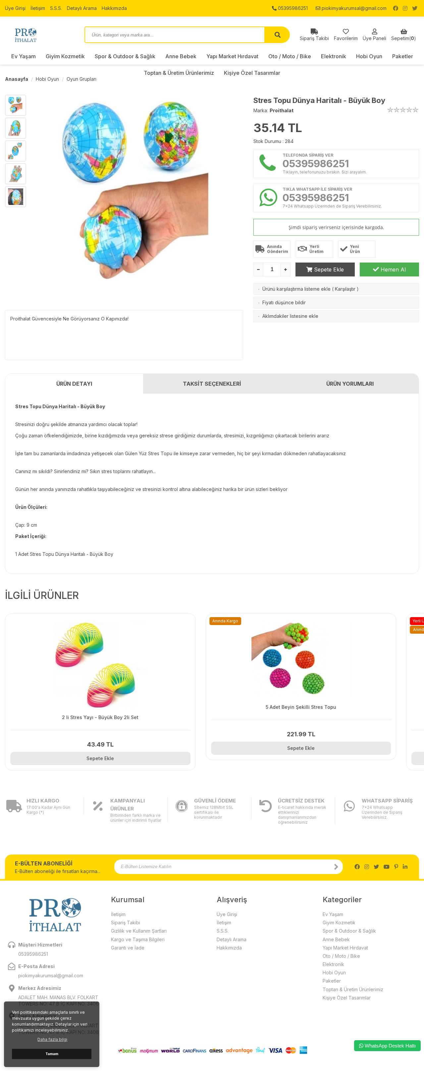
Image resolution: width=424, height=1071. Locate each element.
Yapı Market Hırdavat (232, 56)
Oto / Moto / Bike (289, 56)
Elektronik (333, 56)
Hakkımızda (114, 8)
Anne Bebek (180, 56)
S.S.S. (56, 8)
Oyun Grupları (81, 79)
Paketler (402, 56)
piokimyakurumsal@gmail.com (353, 8)
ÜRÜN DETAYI (74, 383)
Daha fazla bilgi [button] (52, 1039)
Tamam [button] (51, 1054)
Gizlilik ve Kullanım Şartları (139, 931)
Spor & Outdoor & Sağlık (125, 56)
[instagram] (405, 8)
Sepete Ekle (328, 269)
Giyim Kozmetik (65, 56)
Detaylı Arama (82, 8)
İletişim (37, 8)
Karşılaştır (345, 289)
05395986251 (292, 8)
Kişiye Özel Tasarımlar (347, 997)
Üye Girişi (15, 8)
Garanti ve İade (127, 947)
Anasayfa (16, 79)
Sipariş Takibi (125, 922)
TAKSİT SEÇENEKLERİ (212, 383)
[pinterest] (396, 866)
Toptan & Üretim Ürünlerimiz (353, 989)
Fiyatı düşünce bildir (284, 302)
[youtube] (386, 866)
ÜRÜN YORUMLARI (350, 383)
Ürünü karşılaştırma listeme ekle (296, 289)
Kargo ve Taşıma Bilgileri (138, 939)
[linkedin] (405, 866)
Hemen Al (392, 269)
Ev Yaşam (23, 56)
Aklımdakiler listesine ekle (290, 316)
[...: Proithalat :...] (40, 34)
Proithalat (281, 110)
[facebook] (395, 8)
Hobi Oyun (369, 56)
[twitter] (414, 8)
